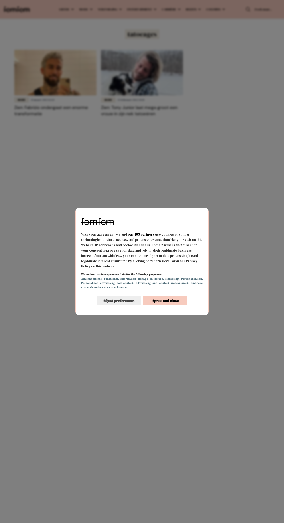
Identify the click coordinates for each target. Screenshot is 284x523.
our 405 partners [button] (141, 234)
